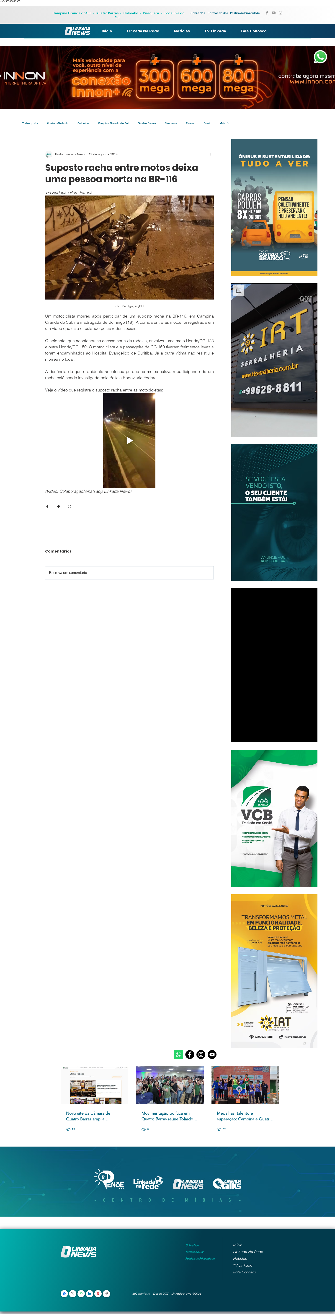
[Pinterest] (98, 1293)
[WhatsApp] (81, 1293)
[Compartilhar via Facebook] (47, 506)
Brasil (207, 123)
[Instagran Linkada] (280, 12)
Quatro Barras (107, 13)
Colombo (130, 13)
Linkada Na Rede (248, 1251)
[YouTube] (212, 1054)
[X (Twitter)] (73, 1293)
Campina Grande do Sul (72, 13)
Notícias (240, 1258)
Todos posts (30, 123)
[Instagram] (200, 1054)
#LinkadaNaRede (57, 123)
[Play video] (129, 440)
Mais (222, 123)
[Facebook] (189, 1054)
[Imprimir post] (69, 506)
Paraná (190, 123)
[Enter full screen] (311, 431)
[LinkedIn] (89, 1293)
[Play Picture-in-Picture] (304, 431)
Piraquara (151, 13)
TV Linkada (243, 1265)
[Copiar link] (106, 1293)
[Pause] (237, 431)
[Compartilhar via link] (58, 506)
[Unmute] (245, 431)
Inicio (237, 1245)
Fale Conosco (244, 1272)
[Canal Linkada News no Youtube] (273, 12)
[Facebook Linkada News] (267, 12)
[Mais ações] (211, 154)
